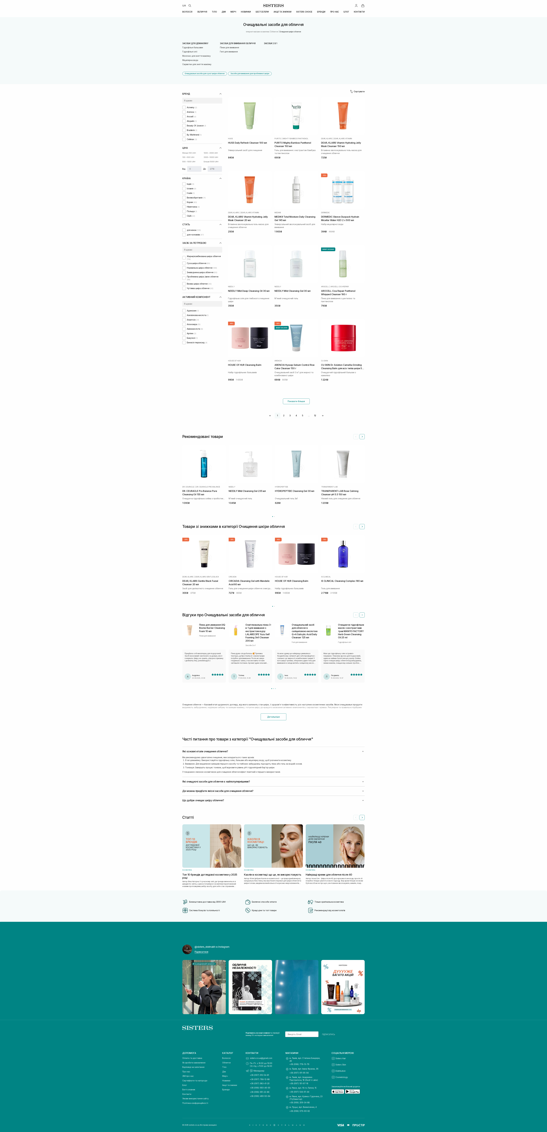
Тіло (224, 1067)
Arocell (325, 287)
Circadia (232, 577)
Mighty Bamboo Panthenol (295, 139)
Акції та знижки (229, 1085)
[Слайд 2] (273, 688)
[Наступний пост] (360, 987)
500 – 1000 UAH (188, 162)
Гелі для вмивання (229, 51)
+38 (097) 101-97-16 (298, 1083)
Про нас (186, 1071)
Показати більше (296, 401)
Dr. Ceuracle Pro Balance (208, 487)
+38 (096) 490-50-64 (260, 1096)
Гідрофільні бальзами (192, 47)
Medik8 (277, 213)
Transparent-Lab (329, 487)
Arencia (278, 361)
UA (184, 5)
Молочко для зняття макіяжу (196, 56)
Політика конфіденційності (195, 1103)
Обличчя (226, 1062)
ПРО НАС (334, 12)
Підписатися (201, 951)
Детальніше (273, 717)
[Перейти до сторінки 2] (274, 516)
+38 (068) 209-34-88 (299, 1102)
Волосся (226, 1058)
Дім (224, 1071)
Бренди (226, 1089)
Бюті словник (188, 1089)
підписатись (328, 1034)
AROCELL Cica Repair (339, 287)
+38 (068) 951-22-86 (259, 1092)
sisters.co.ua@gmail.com (261, 1058)
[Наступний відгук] (362, 615)
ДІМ (224, 12)
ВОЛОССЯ (187, 12)
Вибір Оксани (328, 249)
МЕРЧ (233, 12)
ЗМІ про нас (188, 1076)
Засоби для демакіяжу (195, 43)
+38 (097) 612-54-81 (259, 1075)
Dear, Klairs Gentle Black (207, 577)
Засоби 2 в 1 (270, 43)
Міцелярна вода (190, 60)
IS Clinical (326, 577)
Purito (277, 139)
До (204, 169)
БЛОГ (346, 12)
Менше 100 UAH (189, 153)
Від (183, 169)
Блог (184, 1085)
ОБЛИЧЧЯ (202, 12)
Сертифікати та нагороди (194, 1080)
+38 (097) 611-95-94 (299, 1073)
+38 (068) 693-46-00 (260, 1087)
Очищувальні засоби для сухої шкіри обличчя (204, 73)
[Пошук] (190, 5)
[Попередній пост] (187, 987)
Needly (231, 287)
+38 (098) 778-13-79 (299, 1064)
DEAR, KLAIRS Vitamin (343, 139)
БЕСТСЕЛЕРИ (262, 12)
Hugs (230, 139)
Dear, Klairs (326, 139)
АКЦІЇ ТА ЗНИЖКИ (282, 12)
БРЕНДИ (321, 12)
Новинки (226, 1080)
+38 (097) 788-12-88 (260, 1079)
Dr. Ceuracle (188, 487)
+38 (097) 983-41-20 (260, 1083)
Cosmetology (341, 1077)
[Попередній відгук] (355, 615)
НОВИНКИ (246, 12)
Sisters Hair (340, 1058)
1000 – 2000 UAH (211, 153)
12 (315, 415)
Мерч (224, 1076)
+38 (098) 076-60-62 (299, 1111)
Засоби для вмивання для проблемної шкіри (249, 73)
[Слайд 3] (275, 688)
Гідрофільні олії (189, 51)
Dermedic (325, 213)
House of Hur (234, 361)
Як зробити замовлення (193, 1062)
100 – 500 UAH (188, 157)
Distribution (340, 1071)
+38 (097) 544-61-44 (299, 1092)
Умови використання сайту (195, 1098)
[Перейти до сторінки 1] (272, 516)
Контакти (186, 1094)
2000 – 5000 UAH (211, 157)
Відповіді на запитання (193, 1067)
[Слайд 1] (271, 688)
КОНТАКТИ (359, 12)
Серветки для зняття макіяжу (196, 64)
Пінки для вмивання (229, 47)
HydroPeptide (281, 487)
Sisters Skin (340, 1064)
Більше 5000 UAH (211, 162)
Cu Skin (324, 361)
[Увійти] (356, 5)
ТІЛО (214, 12)
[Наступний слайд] (362, 436)
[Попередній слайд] (355, 436)
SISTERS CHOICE (304, 12)
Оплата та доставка (192, 1058)
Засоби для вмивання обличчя (237, 43)
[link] (363, 5)
